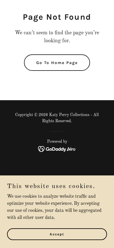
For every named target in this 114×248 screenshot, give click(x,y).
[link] (57, 149)
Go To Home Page (57, 62)
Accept (57, 234)
